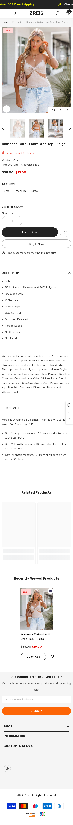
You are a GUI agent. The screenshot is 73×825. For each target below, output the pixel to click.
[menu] (4, 13)
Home (5, 22)
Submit (36, 711)
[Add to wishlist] (64, 232)
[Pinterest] (7, 768)
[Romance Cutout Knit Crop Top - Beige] (36, 609)
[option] (36, 70)
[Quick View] (50, 591)
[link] (18, 551)
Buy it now (36, 244)
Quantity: (8, 213)
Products (17, 22)
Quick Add (33, 656)
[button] (60, 110)
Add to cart (30, 232)
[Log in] (58, 13)
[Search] (15, 13)
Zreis (16, 160)
